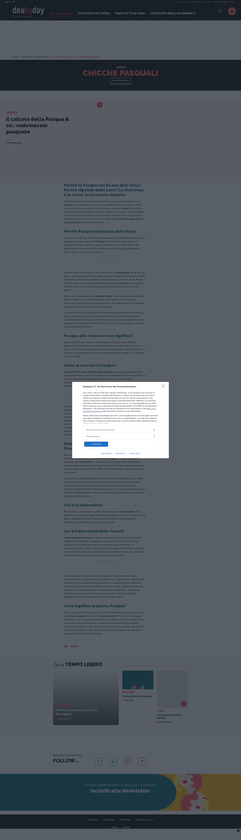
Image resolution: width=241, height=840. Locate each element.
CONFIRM (96, 444)
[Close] (164, 386)
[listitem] (120, 430)
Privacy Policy (134, 453)
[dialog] (120, 420)
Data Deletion (106, 453)
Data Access (120, 453)
